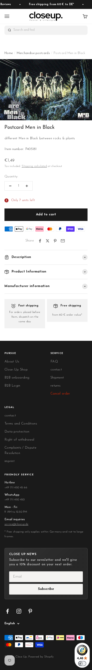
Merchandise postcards (33, 53)
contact (56, 369)
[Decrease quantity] (10, 185)
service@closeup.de (16, 524)
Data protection (16, 431)
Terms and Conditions (20, 423)
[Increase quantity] (26, 185)
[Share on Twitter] (47, 241)
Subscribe (46, 589)
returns (55, 385)
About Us (11, 361)
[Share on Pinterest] (55, 241)
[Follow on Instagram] (19, 611)
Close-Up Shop (16, 369)
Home (8, 53)
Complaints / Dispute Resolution (20, 450)
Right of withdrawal (19, 439)
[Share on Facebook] (40, 241)
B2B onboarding (16, 377)
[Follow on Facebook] (7, 611)
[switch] (82, 663)
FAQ (54, 361)
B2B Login (12, 385)
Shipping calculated (34, 166)
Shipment (57, 377)
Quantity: (11, 176)
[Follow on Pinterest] (30, 611)
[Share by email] (63, 241)
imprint (9, 461)
